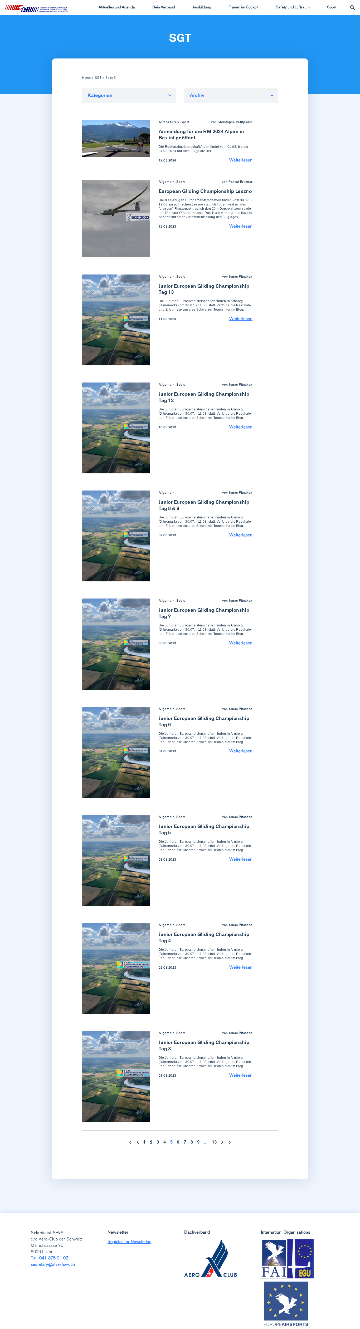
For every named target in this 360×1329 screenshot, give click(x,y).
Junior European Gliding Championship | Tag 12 (205, 397)
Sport (331, 7)
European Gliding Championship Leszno (205, 191)
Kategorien (100, 95)
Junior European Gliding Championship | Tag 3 (205, 1045)
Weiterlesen (240, 160)
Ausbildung (201, 7)
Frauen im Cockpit (243, 7)
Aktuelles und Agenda (117, 7)
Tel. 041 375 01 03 (50, 1258)
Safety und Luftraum (293, 7)
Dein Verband (163, 7)
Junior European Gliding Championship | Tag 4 (205, 937)
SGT (180, 38)
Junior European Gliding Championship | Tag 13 (205, 289)
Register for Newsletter (129, 1241)
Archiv (197, 95)
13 (214, 1142)
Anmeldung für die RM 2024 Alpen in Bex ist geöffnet (201, 134)
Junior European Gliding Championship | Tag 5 (205, 829)
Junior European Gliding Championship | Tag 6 (205, 721)
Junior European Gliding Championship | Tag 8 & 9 (205, 505)
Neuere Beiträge (138, 1142)
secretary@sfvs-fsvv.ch (53, 1264)
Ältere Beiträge (222, 1142)
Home (86, 78)
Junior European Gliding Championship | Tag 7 (205, 613)
